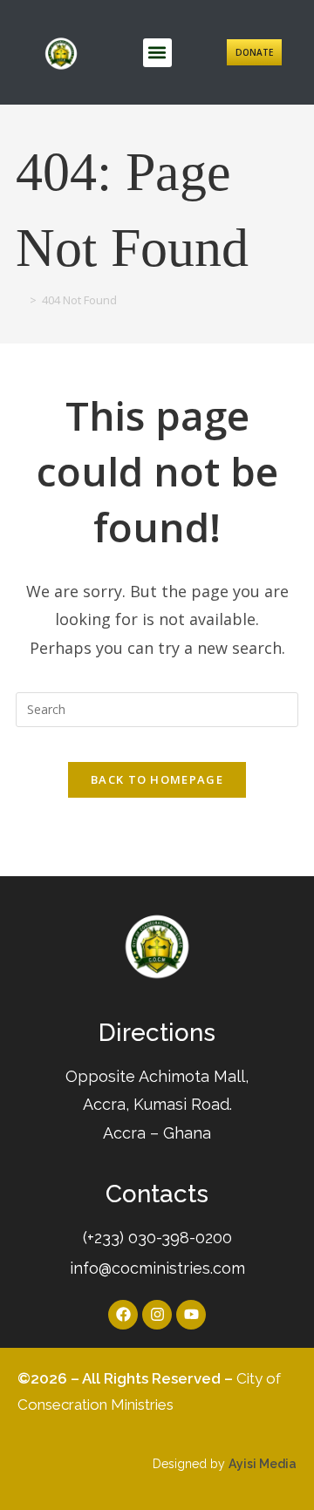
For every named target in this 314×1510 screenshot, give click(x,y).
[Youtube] (191, 1315)
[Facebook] (123, 1315)
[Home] (20, 300)
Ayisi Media (263, 1464)
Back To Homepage (157, 779)
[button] (157, 52)
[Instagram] (157, 1315)
